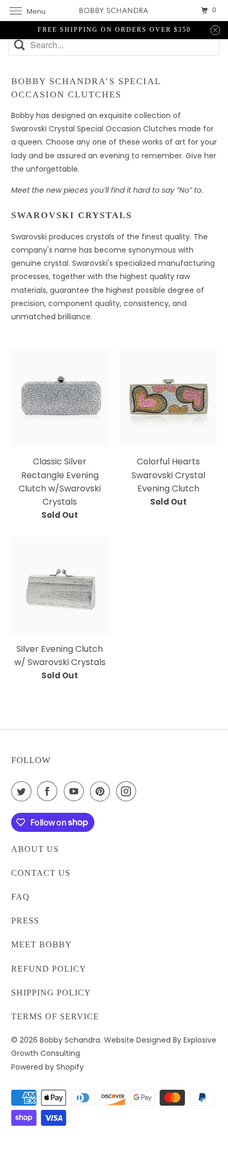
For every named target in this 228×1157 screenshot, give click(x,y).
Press (25, 920)
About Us (35, 849)
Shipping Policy (51, 992)
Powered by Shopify (47, 1067)
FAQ (20, 896)
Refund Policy (48, 968)
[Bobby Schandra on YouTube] (76, 791)
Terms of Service (55, 1016)
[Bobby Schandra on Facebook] (49, 791)
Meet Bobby (41, 944)
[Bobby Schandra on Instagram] (128, 791)
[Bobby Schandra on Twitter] (23, 791)
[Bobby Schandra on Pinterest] (102, 791)
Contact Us (41, 872)
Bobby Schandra (70, 1040)
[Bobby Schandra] (114, 10)
